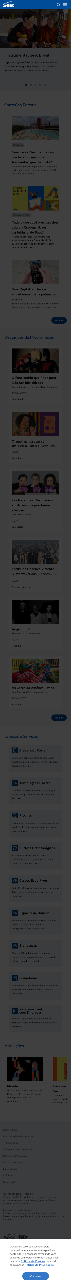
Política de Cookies (33, 1261)
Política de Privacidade (39, 1265)
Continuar (35, 1276)
